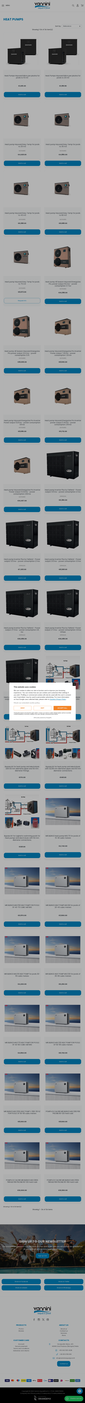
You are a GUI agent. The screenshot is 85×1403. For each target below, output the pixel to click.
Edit (42, 708)
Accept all (62, 708)
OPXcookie (36, 717)
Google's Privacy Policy (58, 699)
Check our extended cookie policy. (27, 703)
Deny (22, 708)
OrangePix (48, 717)
